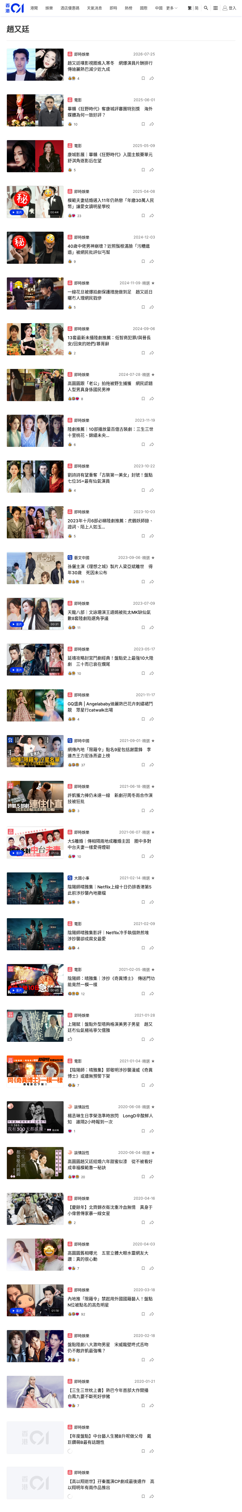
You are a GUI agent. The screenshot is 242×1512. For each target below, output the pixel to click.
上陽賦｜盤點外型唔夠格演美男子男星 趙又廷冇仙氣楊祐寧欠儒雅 (110, 1027)
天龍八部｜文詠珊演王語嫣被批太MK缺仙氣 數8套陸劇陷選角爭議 (111, 615)
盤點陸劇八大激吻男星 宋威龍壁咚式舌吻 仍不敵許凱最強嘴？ (110, 1347)
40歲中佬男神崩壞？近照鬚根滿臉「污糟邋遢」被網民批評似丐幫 (109, 249)
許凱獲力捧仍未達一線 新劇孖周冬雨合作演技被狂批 (110, 798)
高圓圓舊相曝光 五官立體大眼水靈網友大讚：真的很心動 (108, 1256)
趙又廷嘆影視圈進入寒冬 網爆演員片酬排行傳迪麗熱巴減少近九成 (110, 66)
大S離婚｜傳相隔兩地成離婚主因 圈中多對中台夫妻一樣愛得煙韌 (109, 844)
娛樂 (49, 8)
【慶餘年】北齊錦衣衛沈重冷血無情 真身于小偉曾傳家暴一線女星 (110, 1210)
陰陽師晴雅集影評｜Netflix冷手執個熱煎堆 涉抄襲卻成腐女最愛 (110, 935)
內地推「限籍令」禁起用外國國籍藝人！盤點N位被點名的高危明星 (110, 1301)
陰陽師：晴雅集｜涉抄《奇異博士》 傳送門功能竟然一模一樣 (111, 981)
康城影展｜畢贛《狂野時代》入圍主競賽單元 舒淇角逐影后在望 (111, 157)
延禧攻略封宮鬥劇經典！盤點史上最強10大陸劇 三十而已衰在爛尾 (110, 661)
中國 (159, 8)
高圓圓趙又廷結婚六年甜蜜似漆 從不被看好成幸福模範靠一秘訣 (110, 1164)
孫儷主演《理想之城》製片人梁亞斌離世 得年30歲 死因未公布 (110, 569)
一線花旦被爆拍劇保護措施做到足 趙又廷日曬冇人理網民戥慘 (110, 295)
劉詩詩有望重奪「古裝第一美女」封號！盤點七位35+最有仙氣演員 (110, 478)
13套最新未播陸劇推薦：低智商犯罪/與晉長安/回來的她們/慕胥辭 (109, 340)
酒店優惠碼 (69, 8)
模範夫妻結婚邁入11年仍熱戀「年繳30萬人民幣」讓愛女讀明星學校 (111, 203)
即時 (113, 8)
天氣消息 (94, 8)
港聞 (34, 8)
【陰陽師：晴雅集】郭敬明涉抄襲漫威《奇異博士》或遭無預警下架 (110, 1073)
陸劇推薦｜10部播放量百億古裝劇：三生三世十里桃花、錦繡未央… (110, 432)
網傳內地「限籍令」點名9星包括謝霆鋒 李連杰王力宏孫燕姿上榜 (109, 752)
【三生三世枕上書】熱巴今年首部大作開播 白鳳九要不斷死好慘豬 (110, 1393)
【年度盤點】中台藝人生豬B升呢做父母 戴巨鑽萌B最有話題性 (109, 1439)
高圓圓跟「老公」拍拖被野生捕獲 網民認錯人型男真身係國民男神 (110, 386)
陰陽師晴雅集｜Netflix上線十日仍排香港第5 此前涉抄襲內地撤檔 (111, 890)
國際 (143, 8)
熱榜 (128, 8)
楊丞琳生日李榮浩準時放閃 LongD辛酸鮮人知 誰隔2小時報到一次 (110, 1118)
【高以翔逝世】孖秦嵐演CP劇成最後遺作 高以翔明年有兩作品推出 (111, 1485)
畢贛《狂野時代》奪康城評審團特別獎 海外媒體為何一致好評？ (110, 111)
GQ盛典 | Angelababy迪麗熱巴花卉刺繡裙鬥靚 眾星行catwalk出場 (110, 706)
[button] (143, 78)
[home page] (15, 8)
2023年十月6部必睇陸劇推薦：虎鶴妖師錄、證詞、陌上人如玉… (110, 523)
